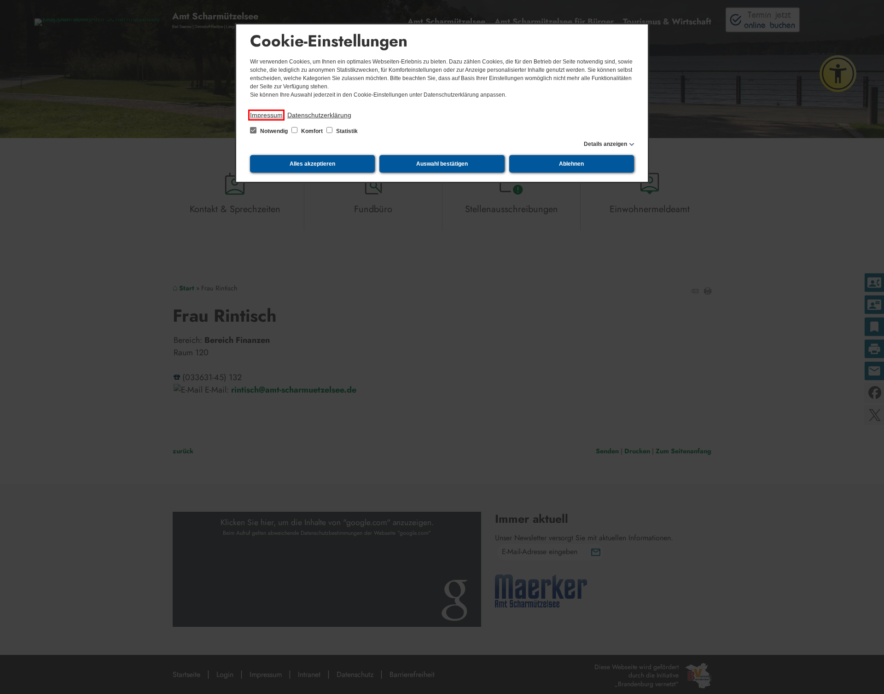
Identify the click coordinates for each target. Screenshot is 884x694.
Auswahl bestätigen (442, 164)
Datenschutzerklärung (319, 115)
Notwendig (274, 131)
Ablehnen (571, 164)
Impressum (266, 115)
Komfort (312, 131)
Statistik (346, 131)
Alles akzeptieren (312, 164)
